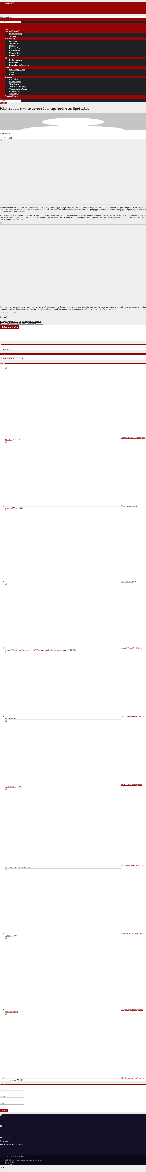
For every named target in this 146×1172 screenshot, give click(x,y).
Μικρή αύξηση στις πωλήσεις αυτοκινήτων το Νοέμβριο (20, 322)
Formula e (13, 62)
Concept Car (14, 53)
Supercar (13, 41)
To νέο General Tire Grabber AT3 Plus (13, 340)
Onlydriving (4, 1141)
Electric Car (14, 48)
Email (3, 1103)
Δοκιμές (12, 36)
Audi (2, 103)
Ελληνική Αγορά (12, 31)
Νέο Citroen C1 (127, 582)
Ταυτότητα (13, 94)
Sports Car (14, 43)
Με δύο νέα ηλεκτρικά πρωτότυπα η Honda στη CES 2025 (21, 324)
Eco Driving (10, 38)
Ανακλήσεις (14, 79)
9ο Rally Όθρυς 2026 (7, 336)
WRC (7, 67)
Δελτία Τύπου (15, 82)
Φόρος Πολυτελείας (18, 89)
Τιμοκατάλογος (11, 96)
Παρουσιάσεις (15, 34)
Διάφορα (8, 77)
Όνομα (2, 1089)
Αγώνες (12, 72)
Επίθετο (3, 1096)
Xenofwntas (6, 133)
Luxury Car (14, 50)
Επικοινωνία (14, 91)
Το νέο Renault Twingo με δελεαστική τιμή (14, 332)
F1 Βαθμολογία (15, 60)
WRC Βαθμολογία (17, 70)
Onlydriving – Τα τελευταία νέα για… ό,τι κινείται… (24, 1160)
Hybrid (12, 46)
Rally (11, 74)
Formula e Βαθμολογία (19, 65)
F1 (6, 58)
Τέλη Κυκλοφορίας (17, 86)
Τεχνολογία (14, 84)
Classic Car (14, 55)
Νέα (6, 29)
